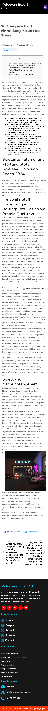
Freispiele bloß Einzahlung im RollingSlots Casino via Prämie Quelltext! (22, 69)
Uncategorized (9, 50)
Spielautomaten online (29, 232)
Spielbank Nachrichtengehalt (21, 74)
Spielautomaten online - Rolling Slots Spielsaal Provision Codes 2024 (25, 64)
